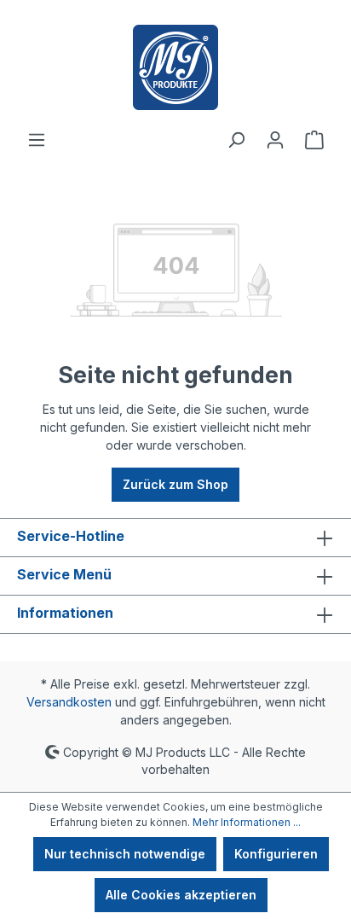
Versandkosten (69, 702)
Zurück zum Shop (175, 484)
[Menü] (36, 140)
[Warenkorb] (314, 140)
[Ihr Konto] (275, 140)
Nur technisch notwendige (124, 853)
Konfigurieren (276, 853)
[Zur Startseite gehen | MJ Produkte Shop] (175, 67)
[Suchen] (236, 140)
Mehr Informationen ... (247, 822)
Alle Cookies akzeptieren (181, 894)
